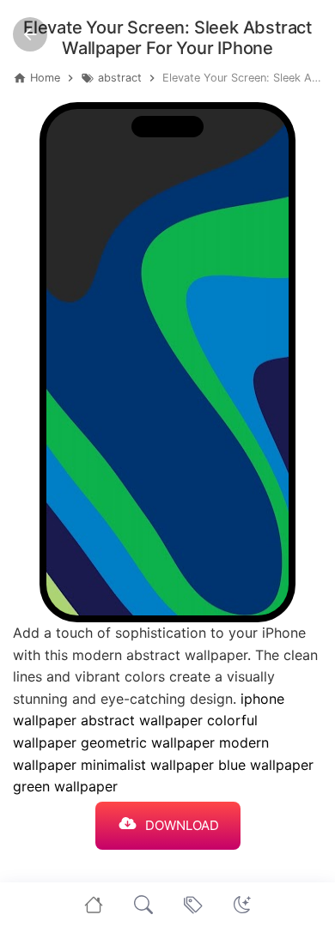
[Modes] (242, 904)
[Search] (143, 904)
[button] (242, 904)
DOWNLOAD (182, 825)
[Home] (93, 904)
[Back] (30, 34)
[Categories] (193, 904)
